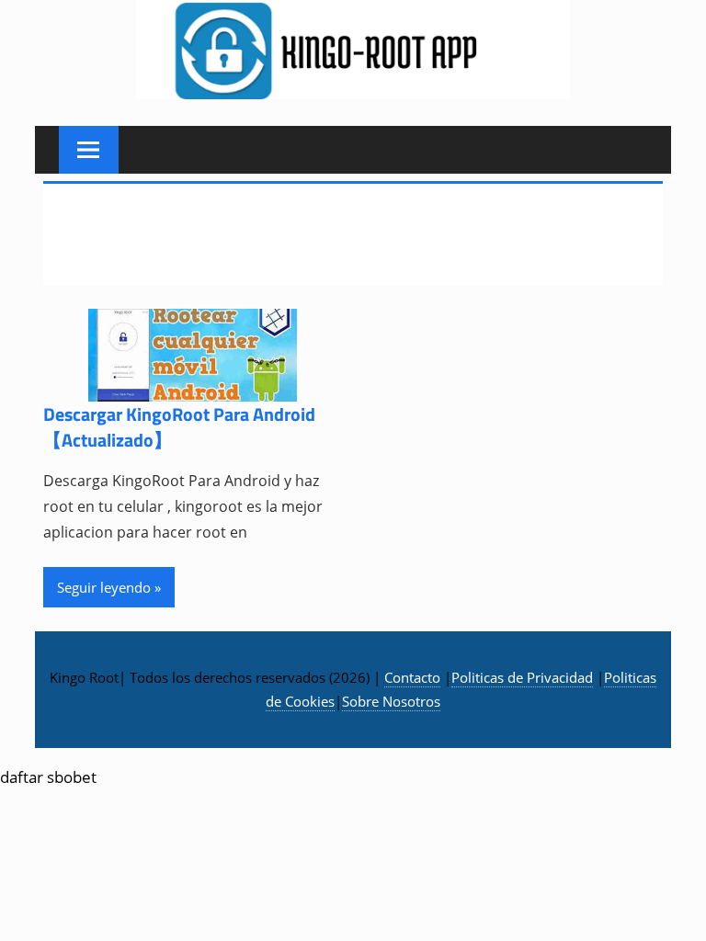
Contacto (412, 677)
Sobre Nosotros (391, 701)
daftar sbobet (48, 777)
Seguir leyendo (104, 587)
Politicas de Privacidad (522, 677)
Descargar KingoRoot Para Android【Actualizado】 (179, 427)
